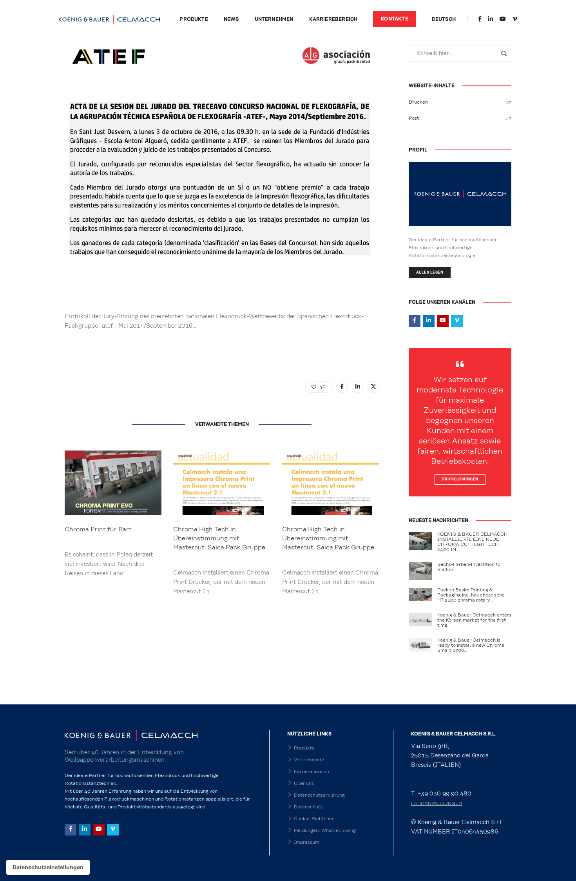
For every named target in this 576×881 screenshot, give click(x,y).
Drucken (418, 102)
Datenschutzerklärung (319, 795)
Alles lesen (430, 272)
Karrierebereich (333, 19)
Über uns (304, 783)
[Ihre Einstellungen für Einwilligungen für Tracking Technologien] (48, 867)
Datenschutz (308, 806)
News (231, 19)
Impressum (306, 842)
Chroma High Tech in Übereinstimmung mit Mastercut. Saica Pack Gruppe (219, 538)
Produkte (193, 19)
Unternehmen (274, 19)
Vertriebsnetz (309, 759)
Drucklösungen (460, 479)
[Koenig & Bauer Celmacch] (109, 19)
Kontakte (394, 18)
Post (414, 118)
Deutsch (444, 19)
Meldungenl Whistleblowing (325, 830)
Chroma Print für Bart (98, 529)
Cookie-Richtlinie (313, 818)
